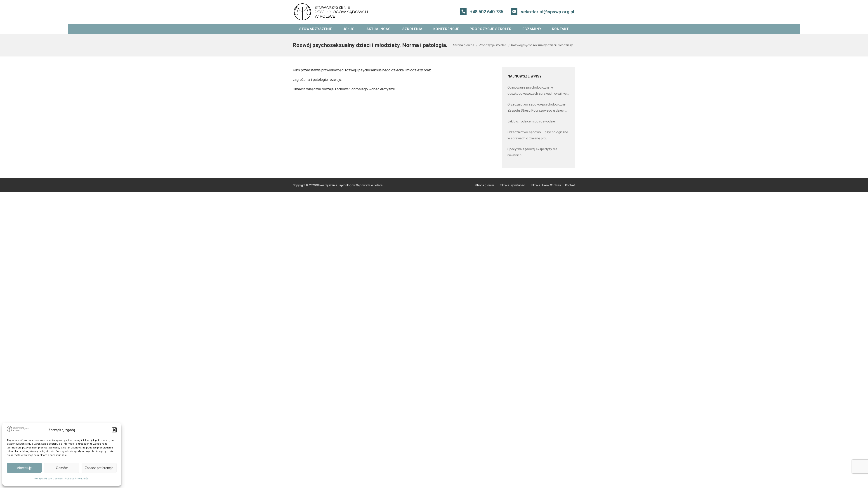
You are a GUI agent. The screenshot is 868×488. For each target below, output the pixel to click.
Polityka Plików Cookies (48, 478)
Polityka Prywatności (77, 478)
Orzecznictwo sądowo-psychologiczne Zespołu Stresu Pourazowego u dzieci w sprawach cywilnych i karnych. (537, 108)
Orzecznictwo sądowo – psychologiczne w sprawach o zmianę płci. (537, 135)
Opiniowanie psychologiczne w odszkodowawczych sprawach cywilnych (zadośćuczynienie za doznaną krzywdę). (537, 91)
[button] (114, 430)
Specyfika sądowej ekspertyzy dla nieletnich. (532, 152)
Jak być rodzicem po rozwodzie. (531, 121)
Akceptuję (24, 468)
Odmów (62, 468)
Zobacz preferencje (99, 468)
